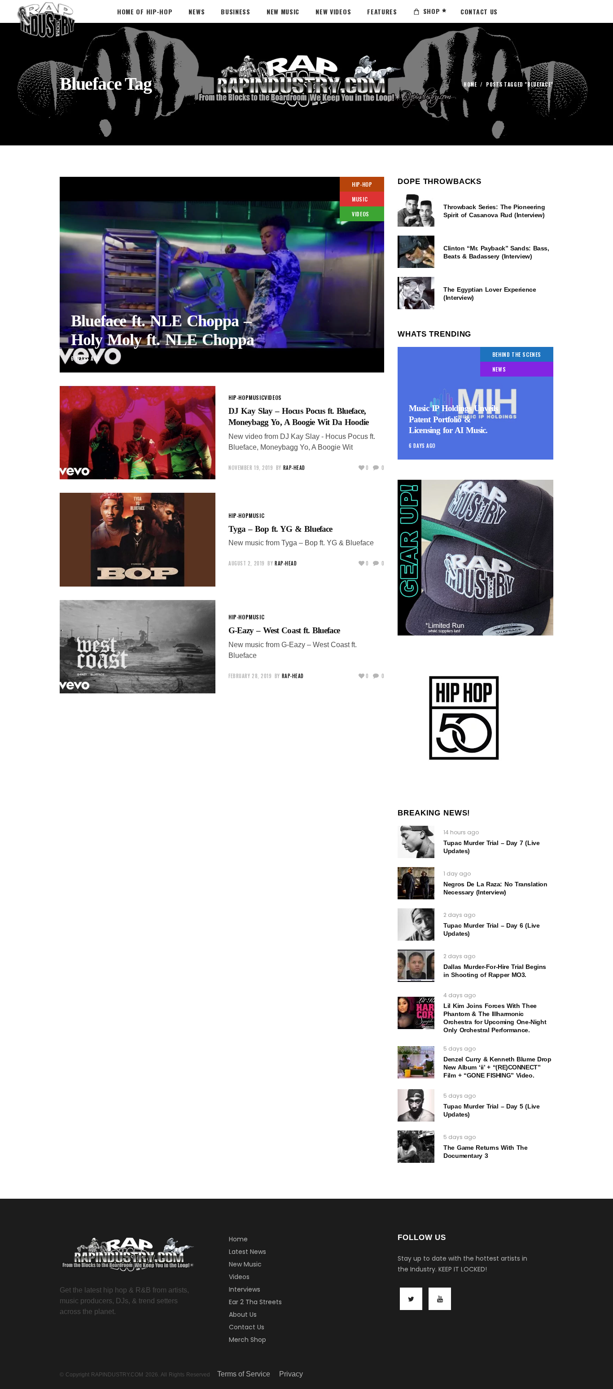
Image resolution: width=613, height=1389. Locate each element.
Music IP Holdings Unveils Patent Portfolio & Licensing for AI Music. (453, 419)
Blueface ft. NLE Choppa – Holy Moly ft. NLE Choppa (162, 330)
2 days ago (459, 915)
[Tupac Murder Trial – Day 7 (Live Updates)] (416, 842)
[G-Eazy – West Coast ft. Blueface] (137, 646)
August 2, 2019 (246, 563)
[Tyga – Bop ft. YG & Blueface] (137, 539)
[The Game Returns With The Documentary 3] (416, 1146)
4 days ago (459, 995)
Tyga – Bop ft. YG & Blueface (280, 529)
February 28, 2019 (249, 675)
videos (360, 214)
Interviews (244, 1289)
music (360, 199)
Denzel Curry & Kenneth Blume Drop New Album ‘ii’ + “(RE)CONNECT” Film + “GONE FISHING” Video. (497, 1067)
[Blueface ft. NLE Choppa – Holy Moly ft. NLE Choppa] (222, 274)
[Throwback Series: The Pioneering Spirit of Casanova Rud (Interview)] (416, 210)
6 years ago (85, 358)
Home (470, 84)
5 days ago (459, 1048)
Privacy (291, 1374)
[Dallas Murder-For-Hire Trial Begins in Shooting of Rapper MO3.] (416, 966)
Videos (239, 1276)
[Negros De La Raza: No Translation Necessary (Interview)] (416, 883)
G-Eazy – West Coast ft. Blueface (284, 630)
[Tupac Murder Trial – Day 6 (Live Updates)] (416, 924)
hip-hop (362, 184)
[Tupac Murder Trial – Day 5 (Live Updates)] (416, 1105)
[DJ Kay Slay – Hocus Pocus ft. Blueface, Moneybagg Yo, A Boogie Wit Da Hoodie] (137, 432)
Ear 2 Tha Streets (255, 1301)
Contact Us (246, 1327)
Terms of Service (243, 1374)
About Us (243, 1314)
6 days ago (422, 445)
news (499, 369)
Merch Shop (247, 1339)
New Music (245, 1264)
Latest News (247, 1251)
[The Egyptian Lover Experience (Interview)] (416, 293)
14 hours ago (461, 832)
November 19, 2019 (250, 467)
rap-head (294, 467)
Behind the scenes (516, 354)
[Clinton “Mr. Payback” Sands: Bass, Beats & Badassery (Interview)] (416, 252)
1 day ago (457, 873)
